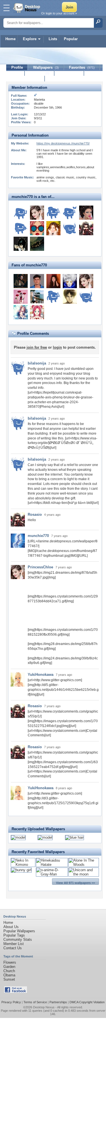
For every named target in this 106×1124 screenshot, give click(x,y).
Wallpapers (46, 67)
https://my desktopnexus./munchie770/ (63, 143)
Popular (71, 39)
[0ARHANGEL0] (20, 243)
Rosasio (35, 514)
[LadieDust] (69, 296)
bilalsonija (37, 363)
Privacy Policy (11, 1002)
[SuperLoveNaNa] (69, 281)
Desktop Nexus (44, 1007)
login (57, 347)
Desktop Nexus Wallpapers (27, 8)
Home (10, 39)
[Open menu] (6, 8)
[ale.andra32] (69, 228)
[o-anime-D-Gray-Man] (52, 874)
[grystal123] (86, 212)
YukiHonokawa (40, 674)
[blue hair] (74, 837)
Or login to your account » (59, 13)
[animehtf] (20, 312)
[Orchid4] (20, 296)
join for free (37, 347)
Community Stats (17, 939)
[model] (18, 837)
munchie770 (38, 536)
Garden (9, 967)
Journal (39, 73)
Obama (9, 975)
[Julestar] (37, 296)
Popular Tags (14, 935)
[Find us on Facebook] (15, 992)
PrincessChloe (40, 567)
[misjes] (53, 212)
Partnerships (58, 1002)
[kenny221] (69, 212)
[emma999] (37, 228)
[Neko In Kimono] (23, 864)
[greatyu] (20, 228)
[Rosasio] (86, 228)
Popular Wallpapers (19, 931)
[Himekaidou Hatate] (52, 864)
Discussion (69, 73)
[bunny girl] (21, 870)
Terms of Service (35, 1002)
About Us (11, 927)
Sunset (9, 979)
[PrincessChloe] (37, 212)
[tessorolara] (20, 212)
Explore (29, 39)
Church (9, 971)
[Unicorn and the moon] (83, 874)
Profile (17, 67)
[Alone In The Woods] (83, 864)
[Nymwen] (37, 312)
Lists (53, 39)
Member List (13, 944)
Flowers (9, 962)
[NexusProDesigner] (20, 281)
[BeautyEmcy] (53, 281)
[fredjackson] (37, 281)
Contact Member (25, 79)
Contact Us (12, 948)
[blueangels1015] (53, 228)
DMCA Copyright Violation (87, 1002)
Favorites (82, 67)
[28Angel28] (37, 243)
